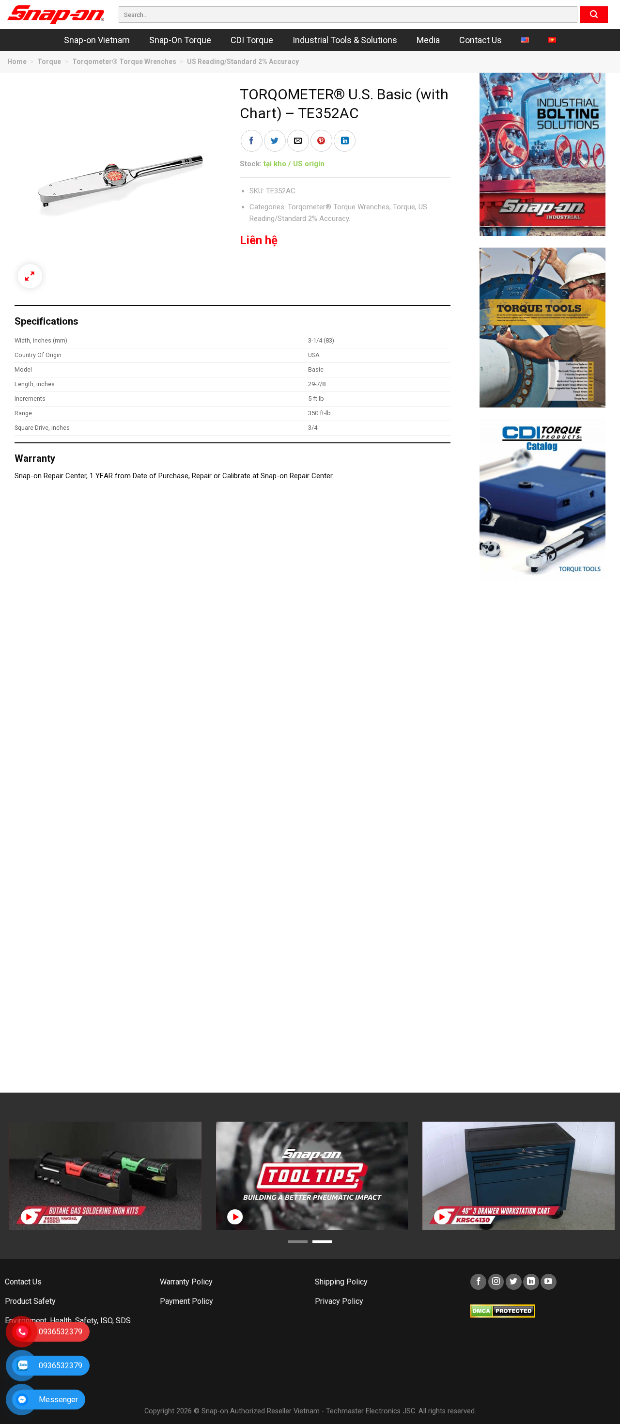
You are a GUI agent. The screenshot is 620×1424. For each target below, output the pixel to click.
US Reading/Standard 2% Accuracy (243, 61)
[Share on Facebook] (252, 141)
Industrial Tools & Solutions (345, 40)
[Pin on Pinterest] (321, 141)
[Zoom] (30, 276)
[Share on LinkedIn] (345, 141)
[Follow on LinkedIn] (531, 1282)
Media (428, 40)
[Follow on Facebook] (478, 1282)
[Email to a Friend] (298, 141)
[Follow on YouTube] (549, 1282)
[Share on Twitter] (275, 141)
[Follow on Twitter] (514, 1282)
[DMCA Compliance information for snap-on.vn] (502, 1310)
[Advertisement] (542, 737)
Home (17, 61)
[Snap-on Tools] (55, 14)
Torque (49, 61)
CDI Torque (252, 40)
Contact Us (480, 40)
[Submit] (594, 14)
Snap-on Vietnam (97, 40)
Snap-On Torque (180, 40)
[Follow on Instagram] (496, 1282)
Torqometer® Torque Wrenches (124, 61)
